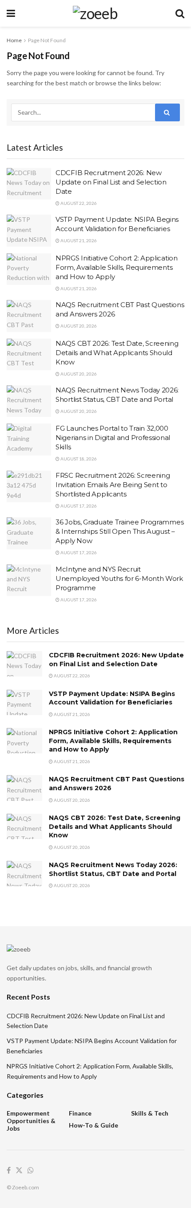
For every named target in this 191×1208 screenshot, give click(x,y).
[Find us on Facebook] (9, 1171)
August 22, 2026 (78, 203)
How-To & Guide (93, 1125)
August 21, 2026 (78, 240)
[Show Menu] (11, 13)
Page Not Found (47, 40)
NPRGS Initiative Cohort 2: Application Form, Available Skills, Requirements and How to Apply (117, 267)
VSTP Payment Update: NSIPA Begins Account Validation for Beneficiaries (112, 698)
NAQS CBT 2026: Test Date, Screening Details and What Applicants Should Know (117, 352)
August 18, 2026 (78, 458)
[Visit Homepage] (95, 13)
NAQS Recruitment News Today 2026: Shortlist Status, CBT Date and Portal (113, 869)
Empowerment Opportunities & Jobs (31, 1120)
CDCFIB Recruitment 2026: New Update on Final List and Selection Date (111, 182)
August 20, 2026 (78, 325)
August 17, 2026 (78, 505)
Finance (80, 1113)
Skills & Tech (149, 1113)
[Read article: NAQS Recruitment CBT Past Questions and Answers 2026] (29, 316)
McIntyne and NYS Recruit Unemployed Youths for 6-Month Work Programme (119, 578)
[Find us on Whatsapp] (31, 1171)
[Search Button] (179, 13)
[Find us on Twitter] (19, 1171)
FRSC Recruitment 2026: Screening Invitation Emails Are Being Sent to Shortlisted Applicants (113, 484)
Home (14, 40)
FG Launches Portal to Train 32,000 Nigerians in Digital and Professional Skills (113, 437)
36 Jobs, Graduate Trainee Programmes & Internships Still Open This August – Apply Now (119, 531)
